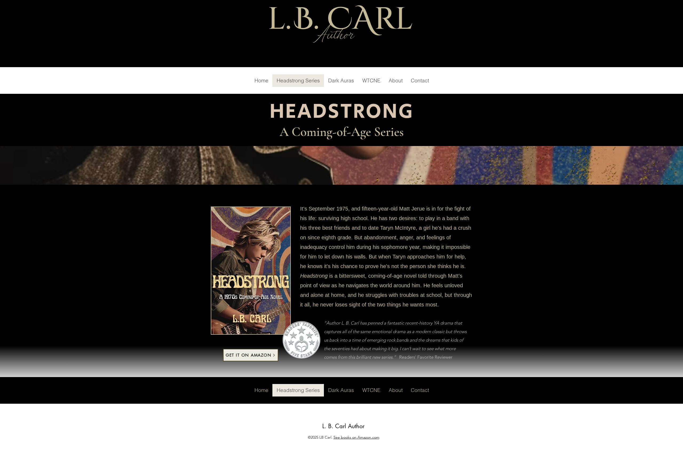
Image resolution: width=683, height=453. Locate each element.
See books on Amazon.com (356, 437)
